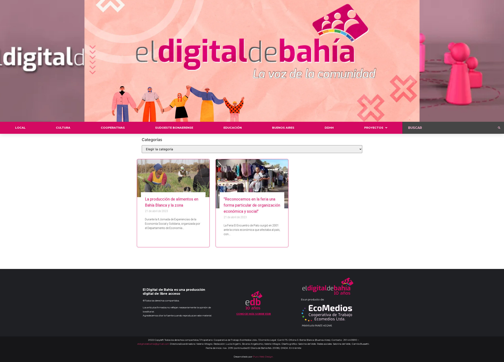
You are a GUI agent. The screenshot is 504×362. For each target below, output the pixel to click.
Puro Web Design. (263, 356)
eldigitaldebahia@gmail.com (153, 343)
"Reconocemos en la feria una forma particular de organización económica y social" (252, 205)
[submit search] (499, 128)
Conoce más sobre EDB (253, 313)
